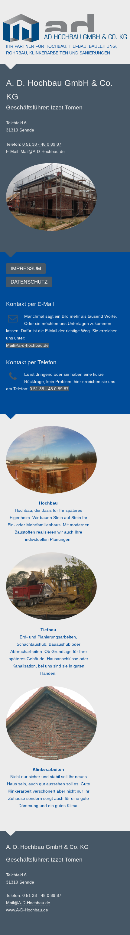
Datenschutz (29, 282)
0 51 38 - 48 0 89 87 (41, 144)
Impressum (26, 268)
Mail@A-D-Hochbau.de (43, 151)
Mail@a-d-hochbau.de (27, 345)
